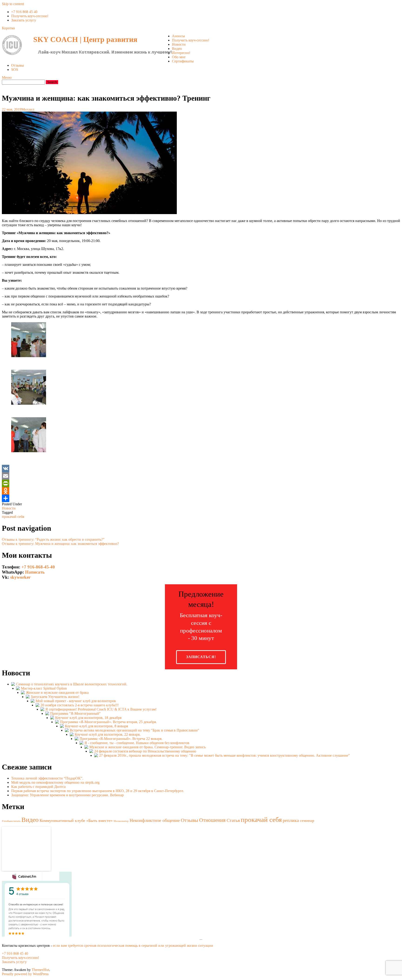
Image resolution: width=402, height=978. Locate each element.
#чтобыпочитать (11, 821)
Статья (233, 820)
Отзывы (17, 65)
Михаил (27, 109)
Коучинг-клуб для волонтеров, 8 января (96, 726)
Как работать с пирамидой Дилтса (38, 787)
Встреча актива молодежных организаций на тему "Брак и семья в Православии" (134, 730)
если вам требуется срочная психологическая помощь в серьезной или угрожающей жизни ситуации (133, 945)
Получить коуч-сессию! (29, 16)
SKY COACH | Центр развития (85, 39)
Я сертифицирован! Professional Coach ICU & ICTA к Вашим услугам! (101, 709)
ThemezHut (40, 970)
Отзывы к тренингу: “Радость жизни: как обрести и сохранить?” (53, 539)
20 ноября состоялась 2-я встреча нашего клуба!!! (79, 705)
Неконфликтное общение (155, 820)
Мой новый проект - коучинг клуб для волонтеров (76, 701)
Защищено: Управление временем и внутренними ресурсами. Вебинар (67, 795)
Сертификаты (183, 61)
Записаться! (201, 657)
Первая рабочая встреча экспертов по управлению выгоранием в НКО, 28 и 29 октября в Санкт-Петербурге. (97, 791)
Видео (177, 49)
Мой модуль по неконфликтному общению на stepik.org (55, 782)
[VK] (201, 468)
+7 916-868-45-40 (38, 566)
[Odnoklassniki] (201, 491)
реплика (291, 820)
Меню (7, 77)
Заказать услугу (23, 20)
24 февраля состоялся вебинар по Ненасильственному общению (145, 751)
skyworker (20, 577)
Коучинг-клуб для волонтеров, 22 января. (108, 734)
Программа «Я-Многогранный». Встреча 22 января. (121, 739)
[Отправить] (201, 498)
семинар (307, 820)
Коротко (8, 28)
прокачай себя (13, 517)
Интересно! (181, 53)
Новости (179, 44)
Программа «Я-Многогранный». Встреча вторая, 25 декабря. (108, 722)
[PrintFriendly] (201, 483)
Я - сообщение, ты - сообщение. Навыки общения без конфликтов (136, 743)
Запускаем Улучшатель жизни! (55, 697)
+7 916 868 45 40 (24, 12)
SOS (14, 70)
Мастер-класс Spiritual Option (44, 688)
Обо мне (178, 57)
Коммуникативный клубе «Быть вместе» (76, 820)
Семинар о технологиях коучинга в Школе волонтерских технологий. (71, 684)
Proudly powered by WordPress (25, 974)
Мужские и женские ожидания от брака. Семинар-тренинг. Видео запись (147, 747)
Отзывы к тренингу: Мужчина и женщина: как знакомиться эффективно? (60, 544)
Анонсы (178, 36)
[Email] (201, 476)
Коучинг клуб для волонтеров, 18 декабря (88, 718)
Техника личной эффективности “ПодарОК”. (47, 778)
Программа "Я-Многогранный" (75, 713)
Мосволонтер (121, 821)
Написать (35, 572)
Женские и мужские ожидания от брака (57, 692)
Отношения (212, 820)
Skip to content (13, 4)
